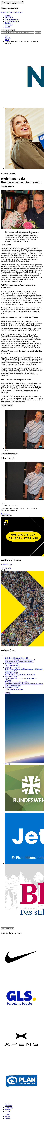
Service (7, 27)
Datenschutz (9, 1107)
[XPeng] (21, 1059)
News (7, 40)
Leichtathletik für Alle (12, 21)
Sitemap (7, 1109)
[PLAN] (21, 1100)
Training (7, 23)
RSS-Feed (8, 1111)
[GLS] (21, 1018)
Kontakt (7, 1104)
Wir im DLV (9, 25)
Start (6, 36)
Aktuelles (8, 16)
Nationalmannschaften (12, 19)
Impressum (8, 1106)
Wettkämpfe (9, 17)
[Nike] (21, 977)
